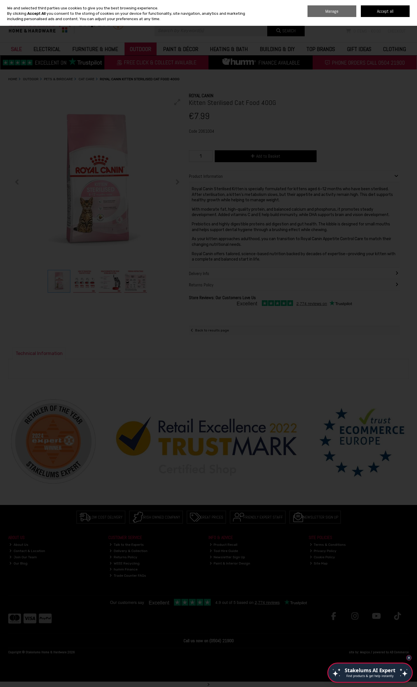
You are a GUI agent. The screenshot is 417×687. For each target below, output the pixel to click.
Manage (331, 11)
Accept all (385, 11)
